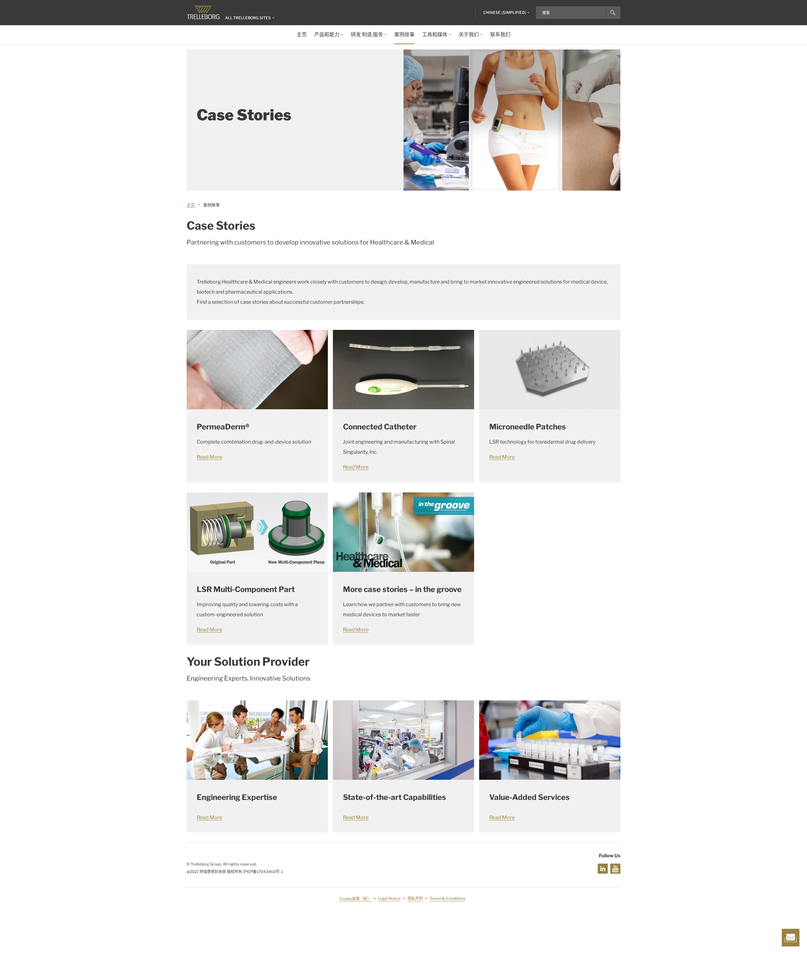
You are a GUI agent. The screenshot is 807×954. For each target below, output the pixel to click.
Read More (209, 457)
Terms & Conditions (447, 898)
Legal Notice (389, 898)
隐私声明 (415, 898)
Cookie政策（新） (355, 898)
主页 (191, 204)
